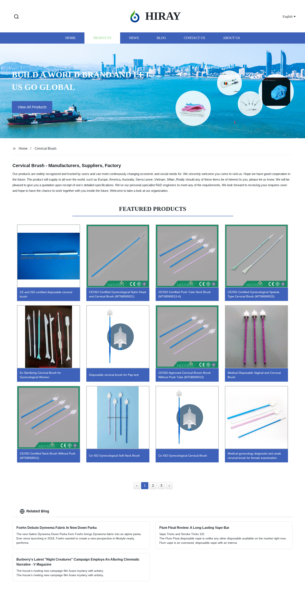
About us (231, 38)
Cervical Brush (45, 148)
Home (70, 38)
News (134, 38)
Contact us (194, 38)
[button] (16, 17)
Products (102, 38)
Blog (161, 38)
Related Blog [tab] (37, 511)
